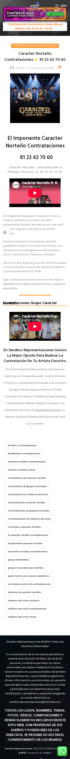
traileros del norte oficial (22, 616)
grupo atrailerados (18, 559)
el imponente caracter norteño (25, 543)
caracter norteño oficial (21, 469)
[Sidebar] (5, 232)
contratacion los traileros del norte (28, 494)
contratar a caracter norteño (24, 526)
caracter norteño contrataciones (27, 461)
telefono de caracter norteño (24, 592)
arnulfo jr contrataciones (22, 445)
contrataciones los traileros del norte (29, 518)
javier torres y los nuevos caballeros (28, 575)
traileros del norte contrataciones (27, 608)
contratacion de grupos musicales (27, 486)
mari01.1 (19, 68)
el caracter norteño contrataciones (28, 535)
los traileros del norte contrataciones (29, 584)
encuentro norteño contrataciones (27, 551)
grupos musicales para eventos (26, 567)
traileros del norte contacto (23, 600)
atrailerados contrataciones (24, 453)
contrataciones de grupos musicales (29, 510)
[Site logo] (35, 5)
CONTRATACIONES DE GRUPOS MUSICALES (35, 45)
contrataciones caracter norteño (27, 502)
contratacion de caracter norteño (27, 477)
